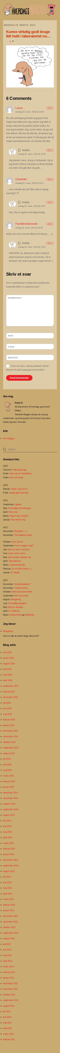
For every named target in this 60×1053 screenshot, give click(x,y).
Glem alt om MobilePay (20, 473)
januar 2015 (8, 787)
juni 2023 (7, 652)
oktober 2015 (9, 742)
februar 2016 (9, 719)
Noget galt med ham (19, 492)
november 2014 (10, 798)
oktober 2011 (9, 994)
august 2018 (9, 663)
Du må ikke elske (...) (22, 568)
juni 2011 (7, 1017)
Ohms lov (13, 512)
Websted (13, 358)
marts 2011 (8, 1034)
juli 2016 (7, 703)
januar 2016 (8, 725)
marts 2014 (8, 843)
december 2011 (10, 983)
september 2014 (10, 809)
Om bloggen (9, 438)
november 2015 (10, 736)
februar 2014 (9, 848)
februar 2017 (9, 691)
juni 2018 (7, 669)
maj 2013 (7, 888)
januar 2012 (8, 977)
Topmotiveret (14, 561)
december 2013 (10, 860)
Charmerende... (21, 588)
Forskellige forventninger (19, 508)
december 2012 (10, 916)
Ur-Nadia (15, 572)
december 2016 (10, 697)
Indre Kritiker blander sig (19, 557)
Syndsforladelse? (22, 584)
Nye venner (17, 541)
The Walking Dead (23, 535)
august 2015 (9, 753)
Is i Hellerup (14, 611)
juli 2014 (7, 820)
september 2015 (10, 747)
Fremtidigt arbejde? (17, 603)
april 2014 (7, 837)
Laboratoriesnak (17, 564)
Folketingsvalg (19, 469)
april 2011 (7, 1028)
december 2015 (10, 731)
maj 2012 (7, 955)
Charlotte (21, 179)
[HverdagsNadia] (29, 15)
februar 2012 (9, 972)
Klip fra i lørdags (15, 607)
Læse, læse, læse (16, 553)
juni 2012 (7, 949)
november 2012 (10, 921)
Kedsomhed (15, 615)
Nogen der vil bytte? (19, 516)
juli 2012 (7, 944)
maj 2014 (7, 832)
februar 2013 (9, 905)
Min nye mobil (21, 595)
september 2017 (10, 686)
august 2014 (9, 815)
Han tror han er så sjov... (19, 549)
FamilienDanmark (26, 223)
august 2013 (9, 871)
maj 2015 (7, 770)
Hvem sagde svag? (24, 545)
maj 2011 (7, 1022)
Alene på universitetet (22, 591)
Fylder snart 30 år (19, 489)
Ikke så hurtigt (16, 477)
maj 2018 (7, 674)
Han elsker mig (18, 519)
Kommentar (15, 298)
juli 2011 (7, 1011)
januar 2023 (8, 658)
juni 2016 (7, 708)
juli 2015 (7, 759)
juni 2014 (7, 826)
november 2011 (10, 989)
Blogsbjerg (8, 631)
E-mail (11, 347)
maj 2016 (7, 714)
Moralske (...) (20, 531)
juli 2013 (7, 876)
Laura (19, 107)
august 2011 (9, 1006)
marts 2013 (8, 899)
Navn (10, 336)
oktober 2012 (9, 927)
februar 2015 (9, 781)
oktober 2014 (9, 804)
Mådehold (29, 615)
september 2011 (10, 1000)
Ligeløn (18, 504)
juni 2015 (7, 764)
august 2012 (9, 938)
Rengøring (16, 599)
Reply (50, 108)
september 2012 (10, 933)
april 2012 (7, 961)
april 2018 (7, 680)
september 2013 (10, 865)
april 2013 (7, 893)
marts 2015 (8, 775)
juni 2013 (7, 882)
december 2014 (10, 792)
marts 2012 (8, 966)
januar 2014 (8, 854)
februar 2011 (9, 1039)
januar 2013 (8, 910)
